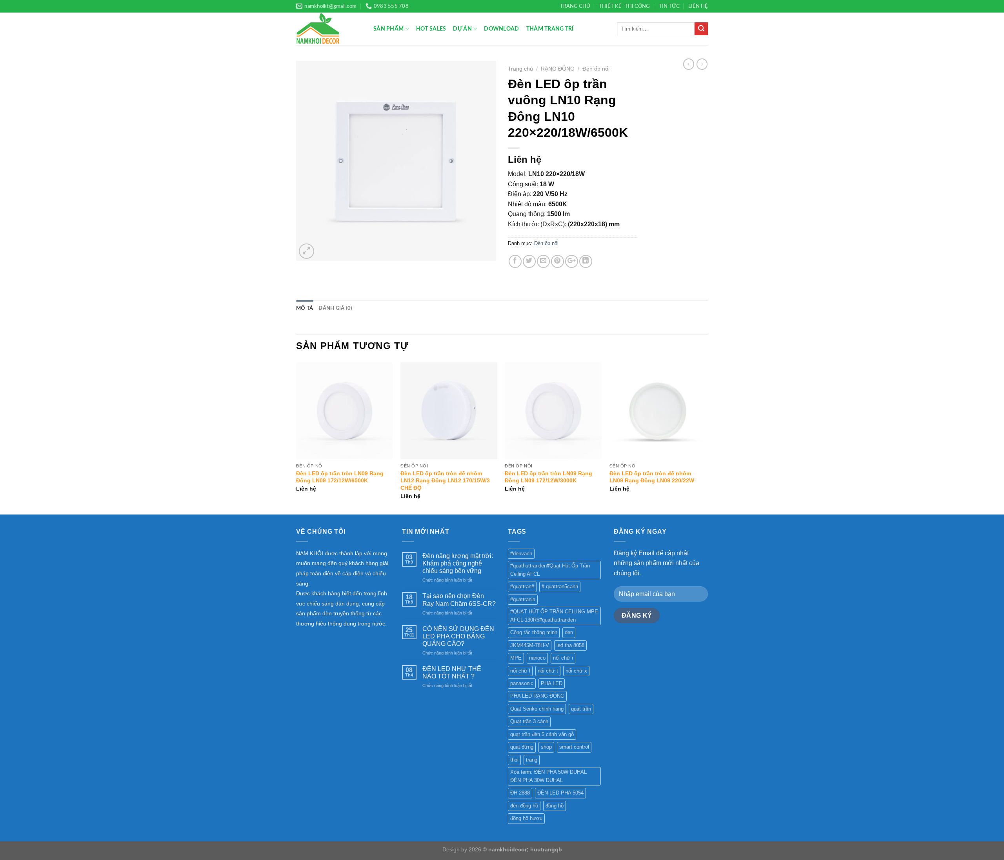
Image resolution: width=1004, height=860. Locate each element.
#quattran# (522, 586)
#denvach (521, 553)
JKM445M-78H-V (529, 645)
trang (531, 760)
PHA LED (551, 683)
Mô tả (304, 308)
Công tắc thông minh (533, 632)
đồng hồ (555, 806)
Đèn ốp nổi (595, 69)
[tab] (304, 308)
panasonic (521, 683)
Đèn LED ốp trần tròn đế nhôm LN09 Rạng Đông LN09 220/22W (651, 477)
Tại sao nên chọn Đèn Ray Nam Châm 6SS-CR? (459, 600)
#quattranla (522, 599)
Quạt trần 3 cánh (529, 721)
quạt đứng (521, 747)
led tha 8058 (570, 645)
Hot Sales (431, 29)
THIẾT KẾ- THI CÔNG (624, 6)
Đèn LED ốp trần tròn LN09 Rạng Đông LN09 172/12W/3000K (548, 477)
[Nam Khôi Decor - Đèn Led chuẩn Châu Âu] (329, 29)
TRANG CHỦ (575, 6)
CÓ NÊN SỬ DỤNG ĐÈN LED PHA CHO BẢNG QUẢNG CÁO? (458, 636)
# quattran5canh (560, 586)
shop (546, 747)
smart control (574, 747)
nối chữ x (576, 671)
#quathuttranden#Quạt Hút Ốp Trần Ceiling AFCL (550, 569)
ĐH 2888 (520, 793)
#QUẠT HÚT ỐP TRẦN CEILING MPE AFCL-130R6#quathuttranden (554, 615)
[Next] (705, 438)
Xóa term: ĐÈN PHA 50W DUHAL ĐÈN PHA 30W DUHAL (548, 776)
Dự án (462, 29)
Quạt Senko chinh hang (537, 709)
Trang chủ (520, 69)
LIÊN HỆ (698, 6)
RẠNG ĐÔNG (558, 69)
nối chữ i (563, 658)
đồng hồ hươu (526, 818)
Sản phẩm (388, 29)
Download (501, 29)
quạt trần (581, 709)
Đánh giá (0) (335, 308)
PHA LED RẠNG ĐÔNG (537, 696)
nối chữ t (548, 671)
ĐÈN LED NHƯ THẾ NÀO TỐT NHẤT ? (451, 672)
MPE (516, 658)
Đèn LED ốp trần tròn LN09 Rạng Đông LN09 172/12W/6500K (340, 477)
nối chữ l (520, 671)
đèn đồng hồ (524, 806)
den (569, 632)
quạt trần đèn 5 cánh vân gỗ (542, 734)
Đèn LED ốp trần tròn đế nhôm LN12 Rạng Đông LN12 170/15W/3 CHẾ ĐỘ (445, 480)
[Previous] (296, 438)
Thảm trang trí (550, 29)
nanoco (537, 658)
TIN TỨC (669, 6)
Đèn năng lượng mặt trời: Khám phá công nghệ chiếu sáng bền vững (457, 563)
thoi (514, 760)
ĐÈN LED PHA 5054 (560, 793)
